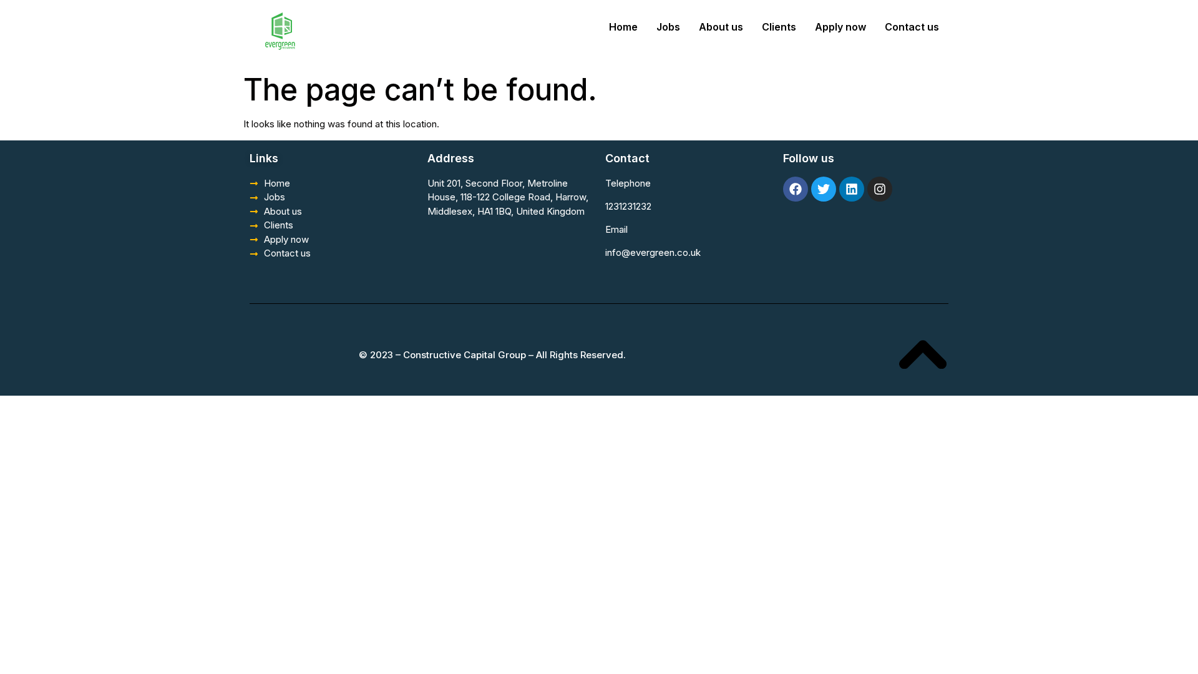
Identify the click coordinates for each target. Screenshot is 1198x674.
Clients (779, 27)
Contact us (912, 27)
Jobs (668, 27)
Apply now (840, 27)
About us (721, 27)
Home (623, 27)
